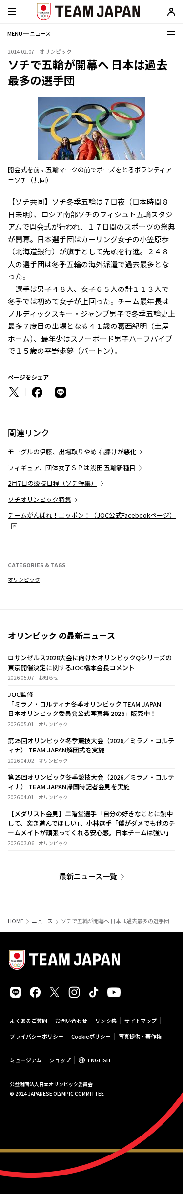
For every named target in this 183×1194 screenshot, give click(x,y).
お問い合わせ (71, 1020)
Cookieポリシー (91, 1036)
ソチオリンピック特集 (39, 499)
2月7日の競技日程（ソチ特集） (52, 483)
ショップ (60, 1060)
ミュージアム (25, 1060)
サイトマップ (140, 1020)
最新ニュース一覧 (88, 876)
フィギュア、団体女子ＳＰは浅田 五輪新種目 (72, 467)
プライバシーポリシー (36, 1036)
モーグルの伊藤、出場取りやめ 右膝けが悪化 (72, 451)
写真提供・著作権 (140, 1036)
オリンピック (24, 579)
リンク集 (106, 1020)
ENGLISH (99, 1060)
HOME (15, 920)
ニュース (42, 920)
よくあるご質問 (28, 1020)
